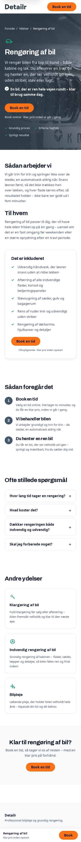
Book (68, 835)
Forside (10, 28)
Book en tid (61, 7)
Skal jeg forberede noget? (31, 544)
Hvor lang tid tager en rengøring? (37, 496)
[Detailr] (16, 7)
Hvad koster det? (24, 510)
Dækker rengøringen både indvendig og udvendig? (32, 527)
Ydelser (24, 28)
